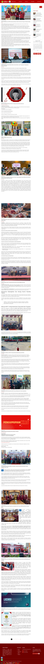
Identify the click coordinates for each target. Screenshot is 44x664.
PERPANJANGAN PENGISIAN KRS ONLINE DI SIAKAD (9, 431)
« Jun (37, 50)
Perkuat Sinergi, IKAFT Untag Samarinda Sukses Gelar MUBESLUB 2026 (13, 282)
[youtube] (38, 53)
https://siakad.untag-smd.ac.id (5, 442)
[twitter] (34, 53)
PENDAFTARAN (14, 1)
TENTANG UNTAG (6, 1)
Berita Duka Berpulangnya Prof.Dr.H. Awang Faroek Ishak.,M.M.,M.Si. (12, 103)
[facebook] (36, 53)
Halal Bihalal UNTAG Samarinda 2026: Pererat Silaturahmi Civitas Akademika (37, 35)
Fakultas (26, 1)
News (3, 104)
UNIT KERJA (20, 1)
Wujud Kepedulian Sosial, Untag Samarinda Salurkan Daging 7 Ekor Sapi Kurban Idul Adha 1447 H (37, 20)
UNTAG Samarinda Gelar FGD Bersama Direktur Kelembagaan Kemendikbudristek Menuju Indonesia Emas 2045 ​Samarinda (37, 15)
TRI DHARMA (32, 1)
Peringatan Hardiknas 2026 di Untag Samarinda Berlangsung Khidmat (12, 352)
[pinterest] (40, 53)
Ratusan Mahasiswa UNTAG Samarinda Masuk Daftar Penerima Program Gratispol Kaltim (15, 21)
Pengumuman (5, 104)
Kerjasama (39, 1)
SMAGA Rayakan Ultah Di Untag (6, 137)
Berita (2, 22)
